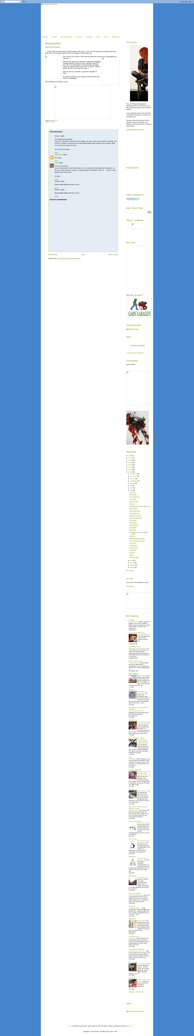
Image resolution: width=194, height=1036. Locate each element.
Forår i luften (141, 920)
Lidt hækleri (133, 545)
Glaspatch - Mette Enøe (136, 992)
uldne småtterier (134, 662)
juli (131, 485)
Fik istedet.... (134, 520)
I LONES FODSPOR (135, 770)
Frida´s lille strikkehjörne (136, 633)
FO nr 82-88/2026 (142, 634)
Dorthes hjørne (133, 962)
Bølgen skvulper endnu (137, 538)
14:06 (56, 179)
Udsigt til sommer (135, 515)
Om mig (106, 37)
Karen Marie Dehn (134, 646)
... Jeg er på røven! (134, 908)
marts (132, 562)
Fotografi (54, 37)
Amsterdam (140, 877)
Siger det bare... (133, 810)
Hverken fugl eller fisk (136, 661)
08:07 (56, 161)
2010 (130, 465)
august (132, 483)
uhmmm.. (133, 536)
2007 (130, 472)
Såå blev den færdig (136, 518)
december (133, 474)
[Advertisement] (137, 149)
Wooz (130, 757)
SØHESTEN (132, 919)
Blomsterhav (53, 43)
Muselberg (132, 856)
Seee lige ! (133, 543)
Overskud (79, 37)
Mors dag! (133, 530)
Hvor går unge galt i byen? (137, 711)
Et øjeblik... (132, 620)
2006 (130, 570)
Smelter (132, 504)
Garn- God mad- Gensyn (137, 541)
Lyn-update (133, 527)
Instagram (132, 938)
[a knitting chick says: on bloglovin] (133, 200)
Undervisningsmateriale (136, 895)
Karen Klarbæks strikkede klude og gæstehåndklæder (142, 741)
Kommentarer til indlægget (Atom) (68, 258)
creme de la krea (134, 936)
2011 (130, 462)
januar (132, 567)
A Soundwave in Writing (136, 949)
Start (83, 254)
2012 (130, 460)
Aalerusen (132, 906)
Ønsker (98, 37)
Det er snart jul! (133, 621)
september (133, 481)
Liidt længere (134, 508)
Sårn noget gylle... (135, 511)
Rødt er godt (133, 548)
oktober (132, 478)
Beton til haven (142, 791)
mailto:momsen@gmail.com (135, 129)
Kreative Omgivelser (135, 821)
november (133, 476)
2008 (130, 469)
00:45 (56, 153)
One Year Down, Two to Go (137, 951)
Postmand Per (134, 525)
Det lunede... (133, 494)
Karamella (132, 978)
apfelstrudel (132, 876)
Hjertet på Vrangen (135, 893)
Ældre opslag (113, 254)
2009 (130, 467)
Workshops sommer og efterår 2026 (139, 648)
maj (131, 490)
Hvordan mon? (134, 557)
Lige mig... (133, 492)
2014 (130, 455)
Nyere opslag (52, 254)
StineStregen (133, 839)
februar (132, 565)
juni (131, 488)
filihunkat (131, 689)
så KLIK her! (130, 586)
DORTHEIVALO (133, 673)
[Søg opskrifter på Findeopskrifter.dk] (132, 329)
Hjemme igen (141, 675)
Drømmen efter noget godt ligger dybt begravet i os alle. (143, 773)
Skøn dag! (133, 550)
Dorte (56, 163)
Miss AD (131, 789)
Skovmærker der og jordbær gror (140, 506)
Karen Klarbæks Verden (136, 738)
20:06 (56, 188)
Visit (134, 352)
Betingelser (115, 37)
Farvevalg (133, 499)
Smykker (144, 246)
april (131, 560)
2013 (130, 458)
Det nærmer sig (135, 497)
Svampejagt (132, 759)
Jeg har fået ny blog (143, 823)
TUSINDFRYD (133, 720)
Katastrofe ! (133, 522)
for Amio (146, 246)
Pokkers (132, 552)
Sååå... (132, 555)
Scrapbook (88, 37)
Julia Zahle (58, 154)
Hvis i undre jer (142, 963)
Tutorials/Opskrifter (66, 37)
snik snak (52, 121)
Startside (45, 37)
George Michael (135, 513)
